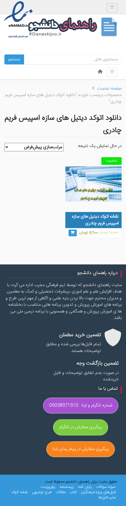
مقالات (61, 492)
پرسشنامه (66, 487)
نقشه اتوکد (19, 492)
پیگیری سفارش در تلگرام (80, 427)
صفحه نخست (109, 88)
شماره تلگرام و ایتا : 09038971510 (80, 405)
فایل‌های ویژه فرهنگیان (98, 492)
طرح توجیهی (42, 492)
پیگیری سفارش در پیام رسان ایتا (80, 449)
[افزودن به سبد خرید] (73, 233)
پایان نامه (85, 487)
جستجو (14, 59)
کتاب (73, 492)
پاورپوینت (47, 487)
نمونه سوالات (106, 487)
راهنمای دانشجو (75, 28)
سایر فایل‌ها (107, 497)
